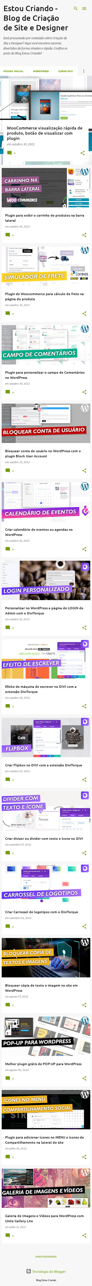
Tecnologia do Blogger (48, 1271)
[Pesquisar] (75, 8)
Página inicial (13, 71)
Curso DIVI (65, 71)
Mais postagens (46, 1256)
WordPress (41, 71)
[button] (82, 153)
